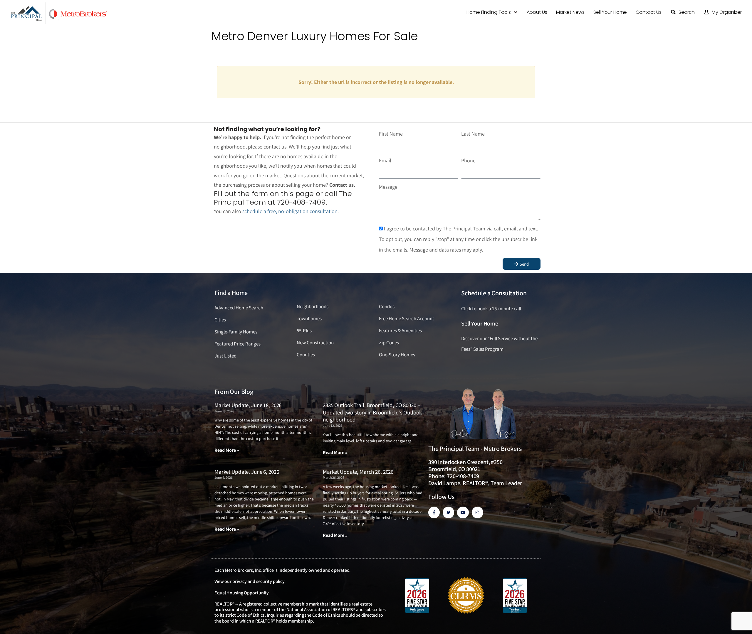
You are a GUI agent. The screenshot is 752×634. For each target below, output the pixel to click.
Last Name (473, 133)
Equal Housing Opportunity (241, 593)
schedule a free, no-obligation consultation (290, 211)
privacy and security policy (258, 581)
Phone (468, 160)
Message (388, 186)
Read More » (226, 450)
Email (385, 160)
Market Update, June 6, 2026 (246, 471)
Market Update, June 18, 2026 (247, 405)
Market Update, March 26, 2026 (358, 471)
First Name (391, 133)
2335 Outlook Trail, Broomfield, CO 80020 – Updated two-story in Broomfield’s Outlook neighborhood (372, 412)
